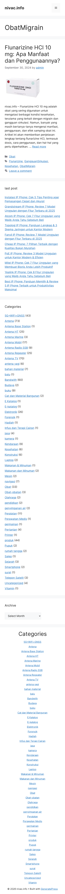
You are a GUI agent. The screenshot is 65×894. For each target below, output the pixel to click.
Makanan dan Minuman (20, 470)
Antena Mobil (13, 342)
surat (8, 572)
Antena (9, 321)
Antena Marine (14, 337)
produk (9, 540)
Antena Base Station (18, 326)
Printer (9, 535)
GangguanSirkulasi (36, 161)
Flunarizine (16, 161)
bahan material (14, 369)
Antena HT (11, 331)
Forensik (10, 417)
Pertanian (11, 529)
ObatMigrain (27, 166)
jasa (7, 433)
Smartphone (12, 567)
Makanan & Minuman (18, 465)
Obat (12, 156)
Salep (8, 556)
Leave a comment (20, 170)
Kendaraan (11, 444)
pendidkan (11, 502)
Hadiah (9, 422)
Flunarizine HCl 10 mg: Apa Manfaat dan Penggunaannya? (32, 54)
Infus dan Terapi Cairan (19, 428)
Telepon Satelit (14, 577)
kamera (9, 438)
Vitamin (9, 588)
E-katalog (11, 406)
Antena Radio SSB (16, 347)
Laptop (9, 460)
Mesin (8, 476)
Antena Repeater (15, 353)
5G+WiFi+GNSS (15, 315)
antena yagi (12, 363)
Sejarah (9, 561)
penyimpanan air (15, 508)
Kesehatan (11, 166)
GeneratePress (49, 888)
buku (8, 390)
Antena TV (11, 358)
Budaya (9, 385)
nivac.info (14, 8)
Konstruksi (11, 454)
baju (7, 374)
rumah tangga (13, 551)
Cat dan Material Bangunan (22, 395)
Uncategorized (14, 583)
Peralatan (11, 513)
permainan (11, 524)
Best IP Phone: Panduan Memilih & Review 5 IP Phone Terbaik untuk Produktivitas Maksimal (31, 285)
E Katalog (11, 401)
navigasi (10, 481)
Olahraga (10, 497)
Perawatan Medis (16, 518)
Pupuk (9, 545)
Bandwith (11, 379)
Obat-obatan (13, 492)
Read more (39, 146)
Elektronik (11, 411)
